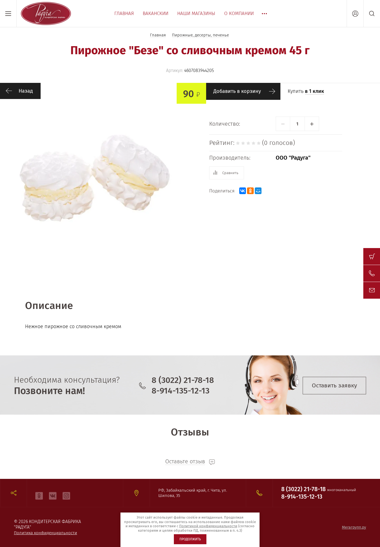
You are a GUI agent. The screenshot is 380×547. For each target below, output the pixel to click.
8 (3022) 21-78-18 (183, 380)
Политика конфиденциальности (45, 532)
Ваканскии (155, 13)
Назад (26, 91)
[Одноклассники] (250, 190)
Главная (124, 13)
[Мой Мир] (258, 190)
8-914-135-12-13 (180, 391)
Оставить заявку (334, 385)
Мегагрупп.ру (354, 527)
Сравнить (230, 173)
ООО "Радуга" (293, 157)
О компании (239, 13)
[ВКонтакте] (242, 190)
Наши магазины (196, 13)
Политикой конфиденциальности (208, 526)
